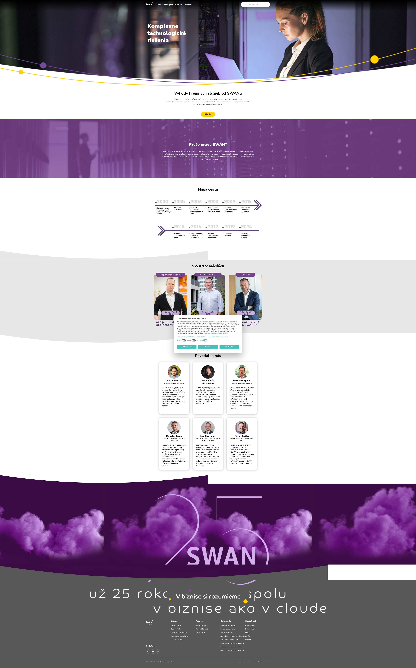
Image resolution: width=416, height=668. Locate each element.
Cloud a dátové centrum (179, 633)
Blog (247, 633)
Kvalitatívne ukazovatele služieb (231, 647)
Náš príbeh (208, 114)
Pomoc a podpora (202, 625)
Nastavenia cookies (264, 662)
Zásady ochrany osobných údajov (244, 662)
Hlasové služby (176, 629)
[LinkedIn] (153, 651)
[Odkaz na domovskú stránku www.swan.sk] (149, 4)
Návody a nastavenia (227, 629)
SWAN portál (200, 633)
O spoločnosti (250, 625)
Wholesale (179, 5)
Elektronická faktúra (202, 629)
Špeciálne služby (176, 640)
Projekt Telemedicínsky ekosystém (232, 650)
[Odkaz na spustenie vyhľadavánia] (243, 4)
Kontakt (188, 5)
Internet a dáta (176, 625)
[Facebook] (148, 651)
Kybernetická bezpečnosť (179, 636)
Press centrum (250, 629)
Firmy (159, 5)
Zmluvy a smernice (226, 633)
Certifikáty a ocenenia (228, 625)
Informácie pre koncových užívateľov (232, 636)
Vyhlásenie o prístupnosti (229, 640)
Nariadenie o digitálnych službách (232, 643)
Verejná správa (167, 5)
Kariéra (247, 636)
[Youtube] (158, 651)
